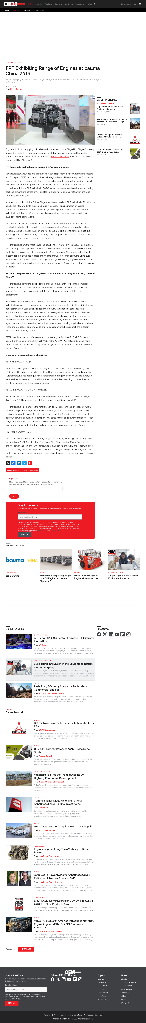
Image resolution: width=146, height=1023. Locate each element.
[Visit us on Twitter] (105, 634)
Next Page (26, 949)
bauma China (12, 576)
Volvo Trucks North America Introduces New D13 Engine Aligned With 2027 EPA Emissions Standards (64, 924)
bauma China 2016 (60, 156)
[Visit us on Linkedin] (111, 634)
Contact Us (88, 1015)
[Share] (13, 463)
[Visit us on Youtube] (117, 634)
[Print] (8, 463)
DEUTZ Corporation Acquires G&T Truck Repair (63, 826)
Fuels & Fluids (39, 846)
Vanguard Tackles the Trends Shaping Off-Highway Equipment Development (59, 776)
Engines (9, 63)
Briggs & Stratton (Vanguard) (51, 693)
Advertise (47, 1015)
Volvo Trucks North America (51, 931)
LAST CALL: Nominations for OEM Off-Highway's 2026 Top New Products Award (63, 902)
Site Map (98, 1015)
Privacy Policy (56, 531)
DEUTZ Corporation (47, 730)
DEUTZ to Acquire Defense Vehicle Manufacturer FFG (109, 135)
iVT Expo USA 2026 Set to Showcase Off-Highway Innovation (64, 639)
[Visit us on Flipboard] (122, 634)
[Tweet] (24, 463)
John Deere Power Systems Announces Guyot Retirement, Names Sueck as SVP (62, 876)
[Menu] (140, 4)
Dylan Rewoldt (15, 712)
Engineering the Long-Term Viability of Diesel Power (62, 851)
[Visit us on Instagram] (128, 634)
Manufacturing (40, 898)
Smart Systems (40, 635)
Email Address (24, 513)
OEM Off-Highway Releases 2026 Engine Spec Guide (110, 150)
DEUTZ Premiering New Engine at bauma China (86, 577)
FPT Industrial (16, 89)
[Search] (135, 4)
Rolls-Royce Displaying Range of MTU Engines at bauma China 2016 (55, 578)
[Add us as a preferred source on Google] (30, 463)
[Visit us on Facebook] (99, 634)
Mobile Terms (42, 531)
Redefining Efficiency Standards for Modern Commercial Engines (112, 120)
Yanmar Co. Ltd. (45, 756)
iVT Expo (42, 645)
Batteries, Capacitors (43, 772)
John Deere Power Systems (50, 856)
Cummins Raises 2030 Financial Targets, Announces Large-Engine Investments (58, 802)
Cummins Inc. (44, 808)
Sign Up (25, 534)
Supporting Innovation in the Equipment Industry (110, 108)
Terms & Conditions (74, 1015)
